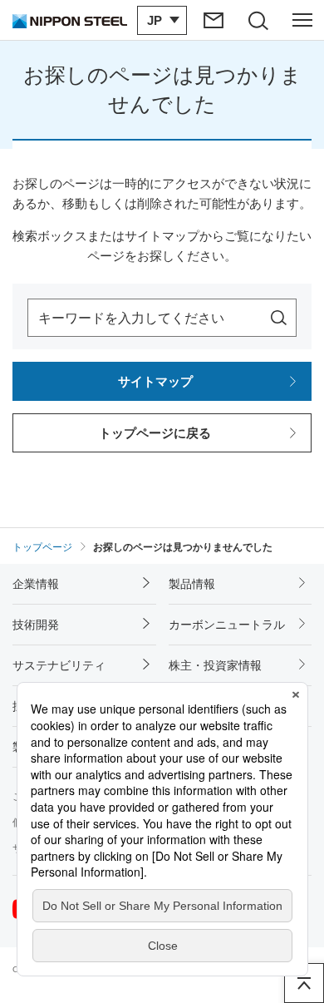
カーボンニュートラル (227, 624)
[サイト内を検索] (279, 318)
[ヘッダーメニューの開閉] (302, 20)
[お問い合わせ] (214, 20)
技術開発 (35, 624)
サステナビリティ (59, 665)
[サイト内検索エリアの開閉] (258, 20)
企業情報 (35, 583)
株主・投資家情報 (215, 665)
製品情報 (192, 583)
